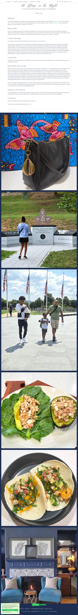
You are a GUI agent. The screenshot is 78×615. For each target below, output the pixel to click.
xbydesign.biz (56, 22)
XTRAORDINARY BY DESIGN (37, 608)
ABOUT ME (21, 608)
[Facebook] (69, 2)
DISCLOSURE (56, 608)
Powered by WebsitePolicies (6, 612)
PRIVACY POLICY (48, 608)
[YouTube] (60, 2)
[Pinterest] (62, 2)
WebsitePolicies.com (29, 85)
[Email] (58, 2)
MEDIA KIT (27, 608)
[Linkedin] (65, 2)
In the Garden (32, 1)
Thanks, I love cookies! (10, 610)
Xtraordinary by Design (44, 611)
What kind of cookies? (9, 607)
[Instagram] (67, 2)
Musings (38, 1)
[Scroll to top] (75, 612)
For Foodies (14, 1)
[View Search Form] (71, 1)
